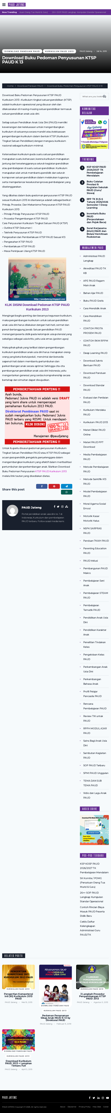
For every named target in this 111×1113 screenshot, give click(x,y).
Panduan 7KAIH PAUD (96, 540)
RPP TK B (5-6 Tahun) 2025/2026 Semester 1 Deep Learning (97, 203)
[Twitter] (94, 1098)
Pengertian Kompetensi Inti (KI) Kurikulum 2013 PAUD (18, 996)
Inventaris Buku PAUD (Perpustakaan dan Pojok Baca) (96, 218)
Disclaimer (72, 1107)
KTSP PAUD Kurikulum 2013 (51, 471)
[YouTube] (107, 1098)
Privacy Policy (85, 1107)
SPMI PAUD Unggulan (95, 773)
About (62, 1107)
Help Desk (97, 1107)
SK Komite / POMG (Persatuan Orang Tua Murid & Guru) (92, 882)
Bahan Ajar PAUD (93, 293)
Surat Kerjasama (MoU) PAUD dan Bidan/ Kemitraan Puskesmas (97, 232)
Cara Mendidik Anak (94, 308)
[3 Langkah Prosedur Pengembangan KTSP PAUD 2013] (92, 977)
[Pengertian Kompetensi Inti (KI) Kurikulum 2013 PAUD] (18, 977)
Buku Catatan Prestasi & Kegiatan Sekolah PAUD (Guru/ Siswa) (97, 187)
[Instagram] (103, 1098)
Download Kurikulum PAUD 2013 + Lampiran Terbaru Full (18, 1063)
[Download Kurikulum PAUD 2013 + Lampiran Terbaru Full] (18, 1040)
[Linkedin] (98, 1098)
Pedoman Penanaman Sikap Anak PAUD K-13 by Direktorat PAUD (55, 1018)
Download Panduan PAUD (22, 51)
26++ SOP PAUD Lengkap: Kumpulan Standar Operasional (74, 12)
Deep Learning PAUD (95, 353)
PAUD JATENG (17, 5)
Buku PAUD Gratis (93, 300)
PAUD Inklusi (90, 560)
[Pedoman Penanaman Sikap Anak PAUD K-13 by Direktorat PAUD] (55, 985)
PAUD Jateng (86, 51)
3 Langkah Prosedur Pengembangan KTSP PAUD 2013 (92, 996)
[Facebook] (89, 1098)
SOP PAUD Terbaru (94, 765)
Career (106, 1107)
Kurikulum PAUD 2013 (59, 51)
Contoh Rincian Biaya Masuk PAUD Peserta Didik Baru (92, 911)
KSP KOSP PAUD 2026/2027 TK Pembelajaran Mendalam (96, 171)
